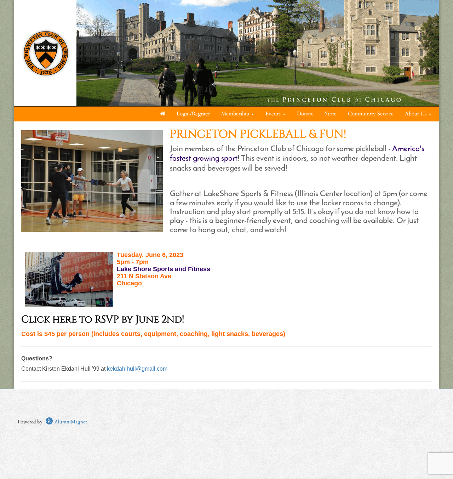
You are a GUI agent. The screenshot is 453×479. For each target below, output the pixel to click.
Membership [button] (236, 114)
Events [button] (273, 114)
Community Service (371, 114)
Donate (305, 114)
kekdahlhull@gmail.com (137, 369)
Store (331, 114)
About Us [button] (416, 114)
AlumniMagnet (70, 421)
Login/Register (193, 114)
